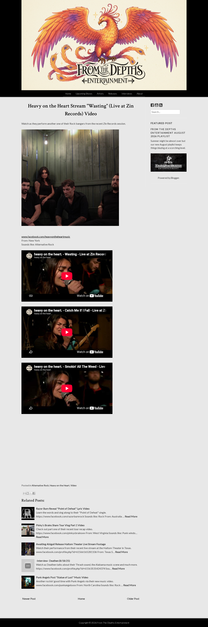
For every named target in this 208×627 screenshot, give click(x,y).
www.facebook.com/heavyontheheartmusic (45, 236)
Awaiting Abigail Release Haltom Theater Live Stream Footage (71, 544)
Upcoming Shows (84, 93)
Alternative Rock (40, 485)
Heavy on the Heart (60, 485)
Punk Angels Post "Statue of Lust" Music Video (62, 577)
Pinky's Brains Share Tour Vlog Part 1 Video (60, 525)
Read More (131, 516)
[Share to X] (30, 493)
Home (68, 93)
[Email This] (24, 493)
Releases (112, 93)
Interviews (127, 93)
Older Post (133, 598)
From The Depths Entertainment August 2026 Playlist (168, 133)
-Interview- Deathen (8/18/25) (53, 560)
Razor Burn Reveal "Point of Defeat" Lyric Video (63, 508)
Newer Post (29, 598)
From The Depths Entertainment (113, 622)
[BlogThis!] (27, 493)
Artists (100, 93)
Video (74, 485)
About (140, 93)
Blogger (175, 178)
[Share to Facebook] (33, 493)
